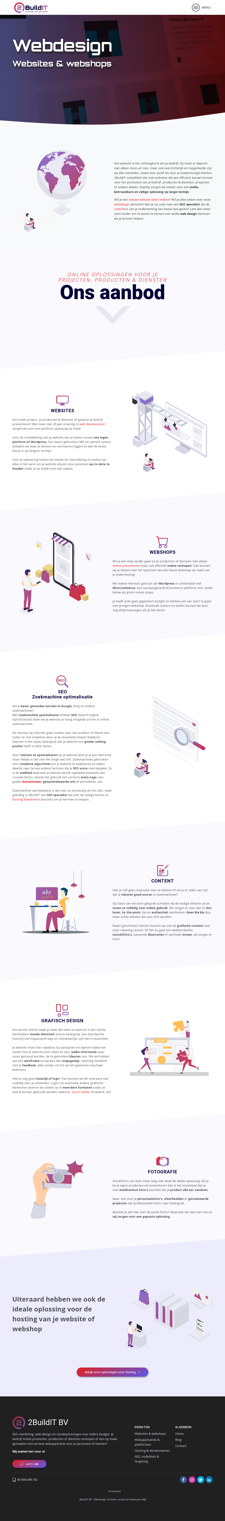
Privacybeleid (114, 1491)
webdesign (121, 204)
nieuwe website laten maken (149, 199)
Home (179, 1434)
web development (92, 424)
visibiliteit (121, 209)
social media (80, 1092)
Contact (180, 1446)
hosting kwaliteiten (26, 799)
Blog (178, 1440)
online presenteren (126, 566)
